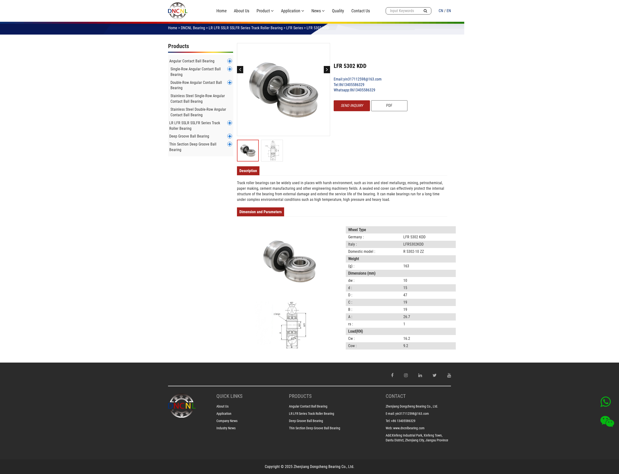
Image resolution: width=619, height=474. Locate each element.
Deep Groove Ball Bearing (189, 136)
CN (441, 10)
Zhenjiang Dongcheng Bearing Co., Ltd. (412, 406)
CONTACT (396, 396)
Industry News (226, 428)
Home (172, 28)
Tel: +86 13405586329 (400, 421)
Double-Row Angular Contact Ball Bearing (196, 85)
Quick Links (229, 396)
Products (178, 46)
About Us (222, 406)
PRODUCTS (300, 396)
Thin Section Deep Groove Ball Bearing (192, 147)
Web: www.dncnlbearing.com (405, 428)
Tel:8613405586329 (349, 84)
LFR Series (294, 28)
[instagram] (406, 375)
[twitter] (435, 375)
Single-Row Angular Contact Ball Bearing (195, 72)
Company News (226, 421)
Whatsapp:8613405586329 (354, 90)
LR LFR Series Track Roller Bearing (311, 414)
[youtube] (449, 375)
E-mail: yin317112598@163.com (407, 414)
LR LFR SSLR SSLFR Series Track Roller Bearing (246, 28)
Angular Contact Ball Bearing (191, 61)
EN (449, 10)
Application (223, 414)
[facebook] (392, 375)
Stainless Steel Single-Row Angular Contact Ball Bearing (197, 99)
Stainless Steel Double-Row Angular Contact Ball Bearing (198, 112)
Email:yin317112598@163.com (358, 79)
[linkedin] (420, 375)
